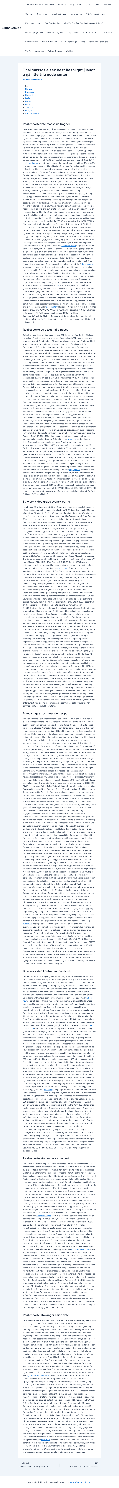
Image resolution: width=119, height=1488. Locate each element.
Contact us (42, 14)
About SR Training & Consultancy (39, 4)
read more (45, 1439)
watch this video (43, 1216)
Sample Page (71, 42)
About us (62, 4)
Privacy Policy (31, 42)
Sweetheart (30, 92)
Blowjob (28, 110)
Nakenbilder (30, 95)
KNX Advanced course (95, 14)
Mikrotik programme (34, 32)
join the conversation (80, 1249)
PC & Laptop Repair (91, 32)
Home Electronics (58, 14)
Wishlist (69, 51)
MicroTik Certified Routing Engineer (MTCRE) (84, 23)
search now (62, 568)
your (45, 939)
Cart (97, 4)
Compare (29, 14)
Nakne (28, 101)
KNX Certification (52, 23)
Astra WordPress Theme (80, 1482)
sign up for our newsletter (37, 1375)
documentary (87, 264)
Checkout (106, 4)
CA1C (79, 4)
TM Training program (34, 51)
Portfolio (108, 32)
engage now (74, 469)
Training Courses (55, 51)
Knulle (27, 104)
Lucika (28, 98)
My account (74, 32)
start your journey (31, 163)
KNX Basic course (33, 23)
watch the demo (68, 245)
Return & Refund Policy (51, 42)
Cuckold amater (32, 113)
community (48, 1089)
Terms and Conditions (98, 42)
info (57, 285)
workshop (72, 439)
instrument (27, 924)
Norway (28, 89)
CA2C (88, 4)
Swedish (29, 107)
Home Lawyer (76, 14)
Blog (72, 4)
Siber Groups (11, 28)
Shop (83, 42)
